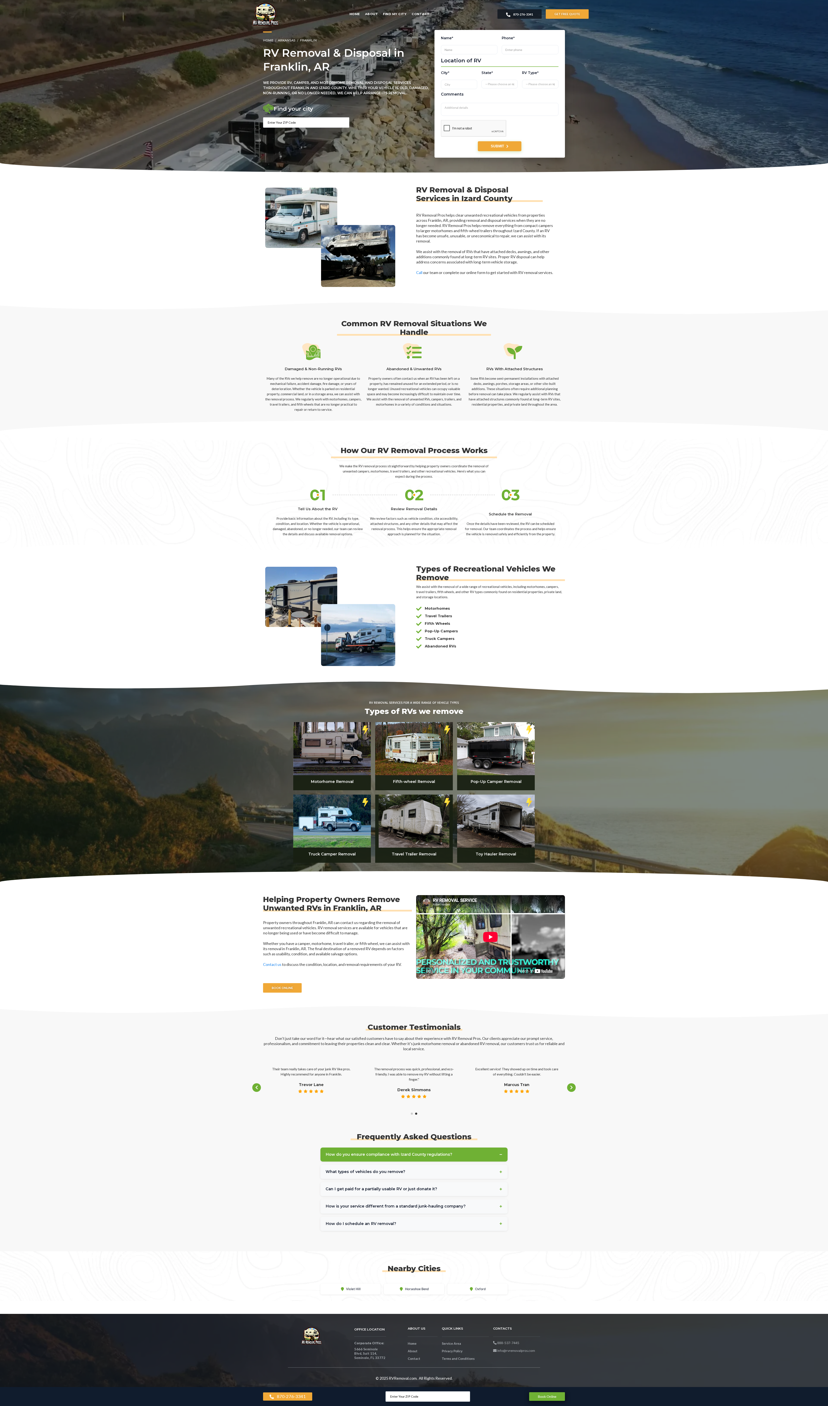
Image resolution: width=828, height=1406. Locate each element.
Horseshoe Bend (417, 1289)
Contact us (272, 964)
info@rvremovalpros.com (516, 1350)
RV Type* (530, 72)
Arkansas (286, 40)
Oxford (480, 1289)
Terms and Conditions (458, 1358)
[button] (412, 1114)
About (371, 14)
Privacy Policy (452, 1351)
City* (445, 72)
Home (355, 14)
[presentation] (256, 1087)
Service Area (451, 1343)
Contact (421, 14)
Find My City (394, 14)
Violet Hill (353, 1289)
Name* (447, 38)
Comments (452, 94)
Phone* (508, 38)
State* (487, 72)
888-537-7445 (508, 1343)
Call (419, 272)
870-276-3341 (523, 14)
